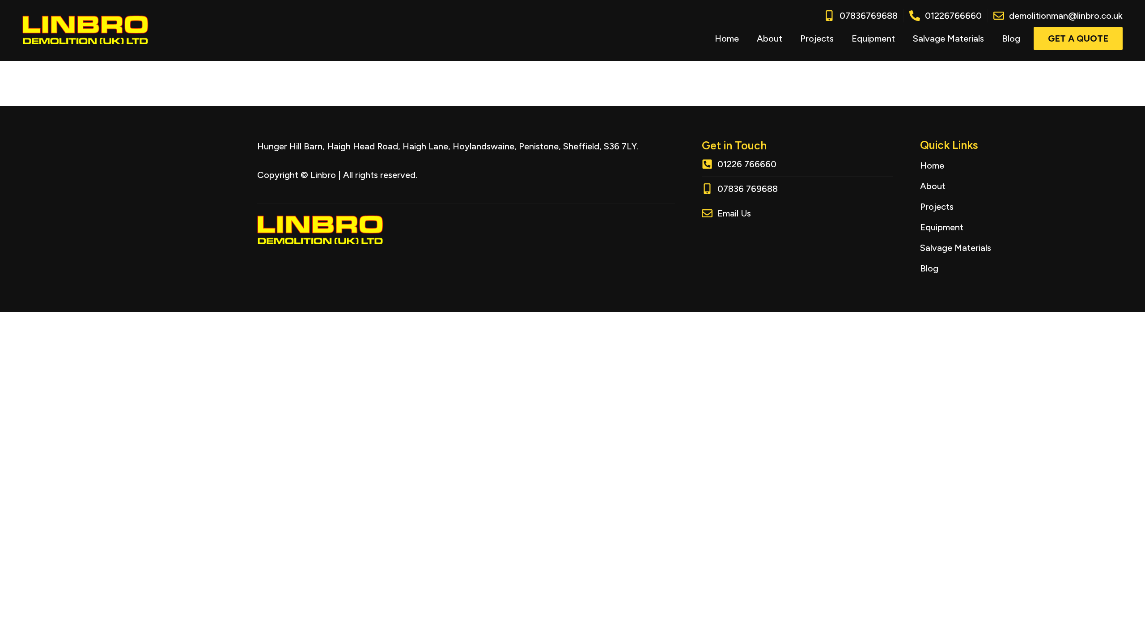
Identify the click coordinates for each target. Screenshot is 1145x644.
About (769, 38)
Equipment (873, 38)
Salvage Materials (948, 38)
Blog (1011, 38)
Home (727, 38)
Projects (817, 38)
